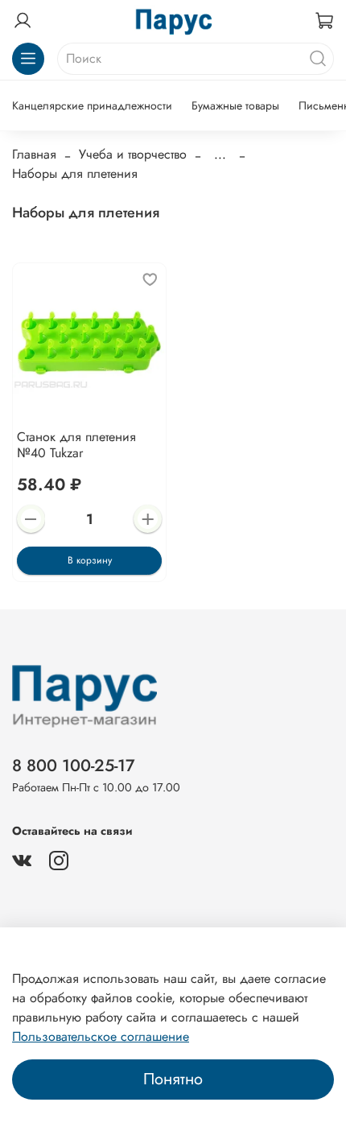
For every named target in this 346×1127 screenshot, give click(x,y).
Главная (34, 154)
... (220, 154)
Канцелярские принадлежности (92, 105)
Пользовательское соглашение (100, 1036)
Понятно (173, 1079)
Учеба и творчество (133, 154)
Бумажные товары (235, 105)
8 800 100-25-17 (73, 765)
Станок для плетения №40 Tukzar (76, 444)
